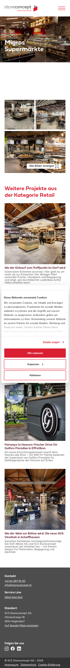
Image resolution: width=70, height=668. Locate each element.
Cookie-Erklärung (49, 665)
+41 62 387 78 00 (15, 581)
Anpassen (33, 364)
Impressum (12, 665)
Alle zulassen (35, 353)
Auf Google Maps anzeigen (21, 625)
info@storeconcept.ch (18, 585)
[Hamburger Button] (62, 8)
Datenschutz (29, 665)
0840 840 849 (13, 597)
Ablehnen (35, 375)
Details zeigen (51, 342)
